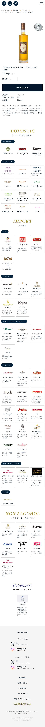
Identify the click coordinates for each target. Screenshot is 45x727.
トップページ (5, 10)
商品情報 (16, 10)
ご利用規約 (22, 688)
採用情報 (22, 677)
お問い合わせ (22, 683)
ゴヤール (25, 10)
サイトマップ (22, 693)
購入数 (5, 79)
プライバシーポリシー (22, 699)
